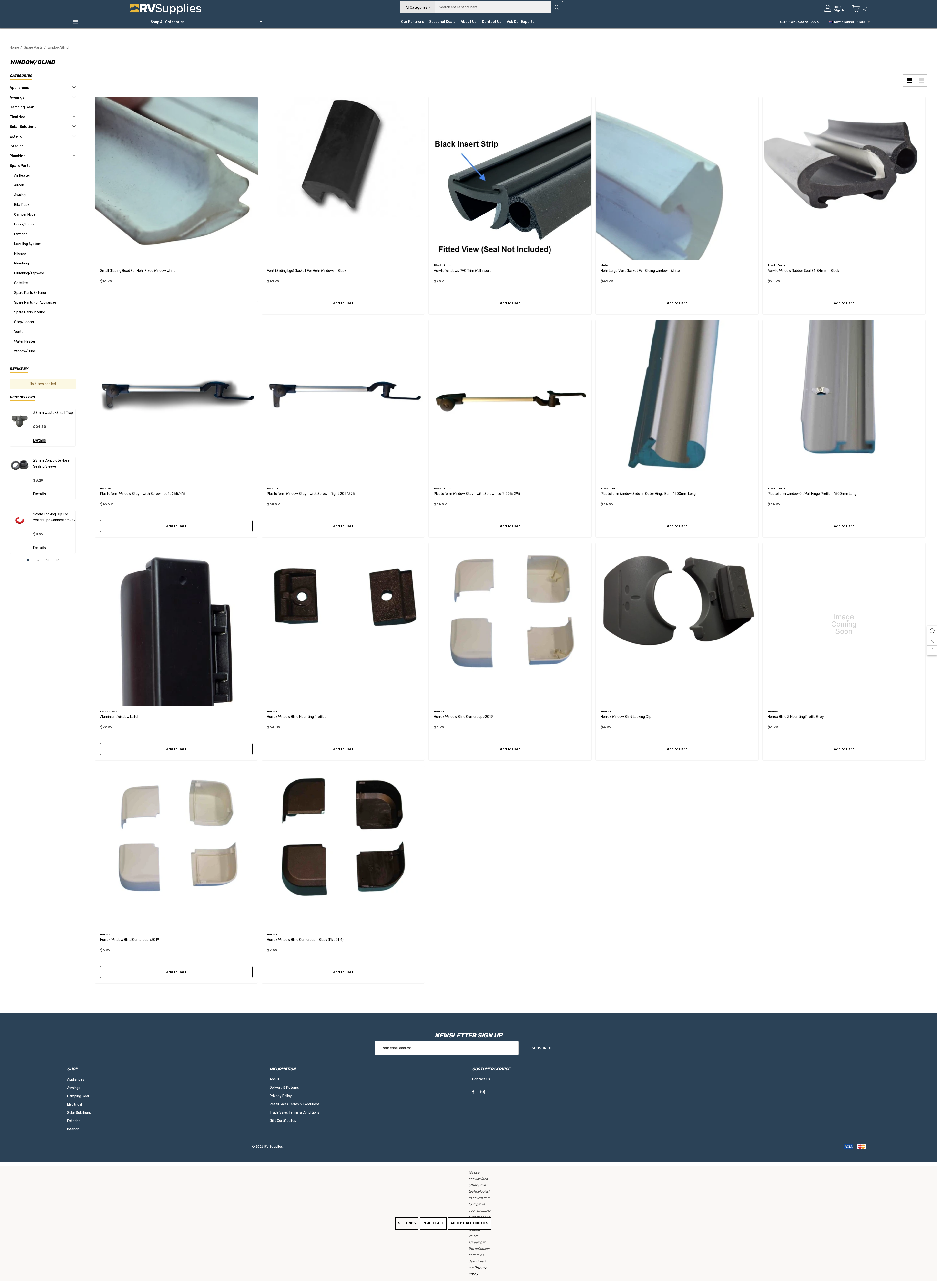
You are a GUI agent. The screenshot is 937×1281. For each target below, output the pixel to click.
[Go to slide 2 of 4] (38, 560)
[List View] (921, 80)
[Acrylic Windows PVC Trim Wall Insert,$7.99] (510, 178)
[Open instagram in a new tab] (483, 1092)
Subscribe (542, 1048)
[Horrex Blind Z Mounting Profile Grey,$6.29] (844, 624)
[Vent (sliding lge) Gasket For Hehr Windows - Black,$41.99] (343, 178)
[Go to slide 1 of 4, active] (28, 560)
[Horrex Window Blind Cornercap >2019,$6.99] (510, 624)
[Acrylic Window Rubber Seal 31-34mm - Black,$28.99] (844, 178)
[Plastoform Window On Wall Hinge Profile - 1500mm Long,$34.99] (844, 401)
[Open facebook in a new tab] (473, 1092)
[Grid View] (909, 80)
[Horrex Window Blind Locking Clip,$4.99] (677, 624)
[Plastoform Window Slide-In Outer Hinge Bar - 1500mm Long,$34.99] (677, 401)
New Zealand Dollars (849, 22)
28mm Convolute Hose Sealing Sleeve (51, 463)
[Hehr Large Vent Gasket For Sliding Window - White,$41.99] (677, 178)
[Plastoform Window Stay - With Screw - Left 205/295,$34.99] (510, 401)
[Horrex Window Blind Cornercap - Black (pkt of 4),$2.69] (343, 847)
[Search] (557, 7)
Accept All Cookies (469, 1223)
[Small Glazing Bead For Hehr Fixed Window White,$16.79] (176, 178)
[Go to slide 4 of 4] (57, 560)
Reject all (433, 1223)
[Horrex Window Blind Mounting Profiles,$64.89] (343, 624)
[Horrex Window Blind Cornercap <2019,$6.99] (176, 847)
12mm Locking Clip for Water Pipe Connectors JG (54, 517)
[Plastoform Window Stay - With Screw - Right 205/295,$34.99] (343, 401)
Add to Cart (343, 303)
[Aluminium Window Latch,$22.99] (176, 624)
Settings (407, 1223)
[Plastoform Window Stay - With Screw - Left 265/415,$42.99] (176, 401)
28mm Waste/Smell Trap (53, 413)
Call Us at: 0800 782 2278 (799, 22)
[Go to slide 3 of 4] (47, 560)
